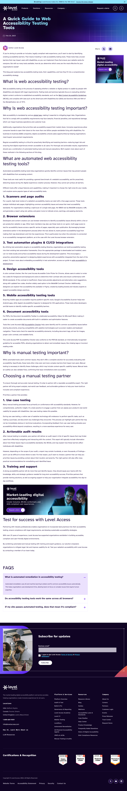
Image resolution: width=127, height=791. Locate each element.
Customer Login (107, 709)
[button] (115, 8)
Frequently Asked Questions (88, 728)
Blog (79, 702)
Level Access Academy (62, 713)
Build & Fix (58, 706)
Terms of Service (67, 655)
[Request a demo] (45, 500)
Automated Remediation (62, 726)
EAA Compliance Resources (88, 735)
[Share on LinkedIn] (110, 49)
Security (51, 783)
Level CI (57, 716)
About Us (105, 699)
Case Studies (82, 718)
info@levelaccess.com (11, 724)
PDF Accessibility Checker (31, 324)
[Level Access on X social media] (110, 781)
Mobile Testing (59, 720)
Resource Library (84, 699)
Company (61, 8)
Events (104, 713)
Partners (105, 706)
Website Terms (9, 783)
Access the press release (84, 2)
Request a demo (103, 8)
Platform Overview (60, 699)
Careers (105, 702)
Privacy (42, 783)
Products (25, 8)
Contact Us (61, 783)
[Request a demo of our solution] (110, 69)
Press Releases (107, 716)
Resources (49, 8)
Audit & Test (58, 702)
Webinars (81, 709)
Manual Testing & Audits (63, 739)
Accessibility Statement (27, 783)
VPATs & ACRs (59, 735)
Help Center (82, 722)
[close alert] (124, 1)
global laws (38, 115)
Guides (80, 706)
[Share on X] (104, 49)
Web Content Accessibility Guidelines (72, 95)
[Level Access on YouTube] (116, 781)
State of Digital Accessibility (88, 732)
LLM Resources (9, 735)
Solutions (36, 8)
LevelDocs (57, 723)
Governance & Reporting (62, 709)
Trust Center (106, 720)
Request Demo (107, 723)
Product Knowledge (85, 725)
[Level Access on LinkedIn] (121, 781)
